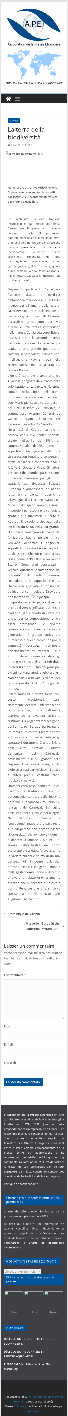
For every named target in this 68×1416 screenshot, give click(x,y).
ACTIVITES (13, 120)
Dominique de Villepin (24, 914)
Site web (10, 1063)
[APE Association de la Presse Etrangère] (8, 98)
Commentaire (15, 975)
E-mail (8, 1044)
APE (30, 145)
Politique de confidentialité (21, 1184)
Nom (7, 1026)
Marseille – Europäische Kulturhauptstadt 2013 (43, 926)
